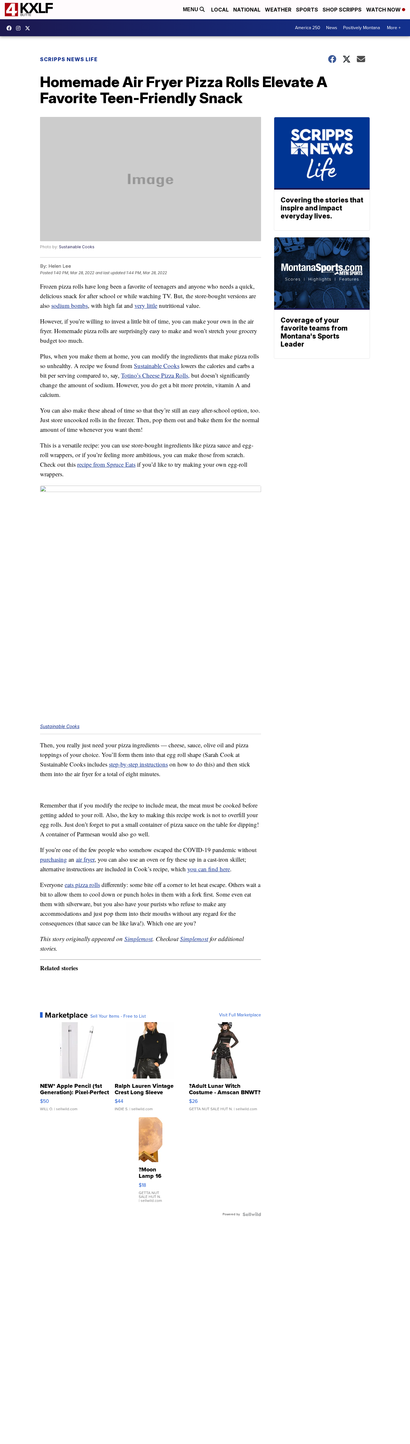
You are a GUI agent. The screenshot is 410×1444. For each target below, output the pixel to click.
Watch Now (384, 9)
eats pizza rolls (82, 885)
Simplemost (138, 939)
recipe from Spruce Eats (106, 464)
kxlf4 (10, 28)
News (331, 27)
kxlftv (20, 28)
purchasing (53, 859)
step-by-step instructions (138, 764)
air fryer (85, 859)
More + (394, 27)
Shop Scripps (342, 9)
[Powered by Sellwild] (251, 1214)
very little (146, 305)
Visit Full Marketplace (240, 1015)
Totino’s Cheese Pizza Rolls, (155, 375)
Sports (307, 9)
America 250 (307, 27)
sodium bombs (69, 305)
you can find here (208, 869)
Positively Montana (361, 27)
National (246, 9)
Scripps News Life (69, 59)
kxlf (29, 28)
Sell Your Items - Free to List (118, 1016)
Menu (191, 9)
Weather (278, 9)
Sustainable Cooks (76, 246)
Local (220, 9)
